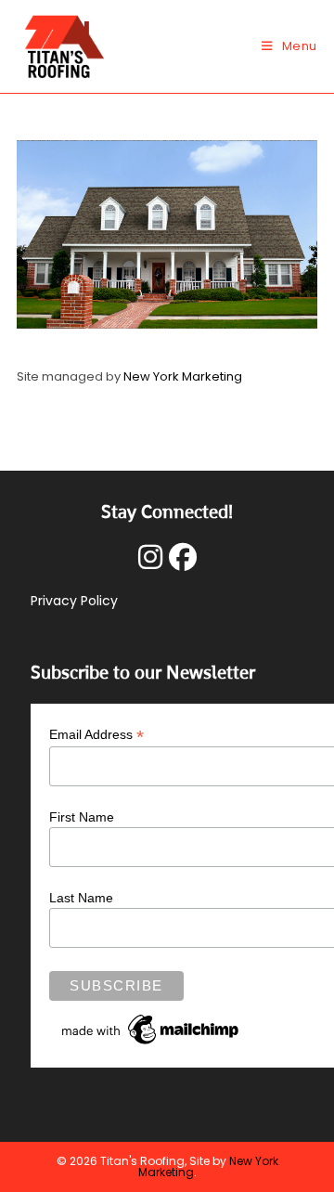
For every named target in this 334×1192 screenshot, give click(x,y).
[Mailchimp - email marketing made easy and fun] (151, 1028)
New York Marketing (182, 376)
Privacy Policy (74, 600)
